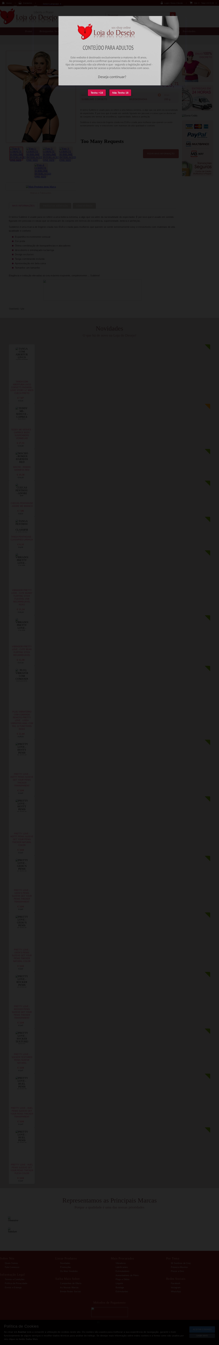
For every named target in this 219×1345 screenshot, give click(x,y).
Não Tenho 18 (120, 92)
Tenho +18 (97, 92)
